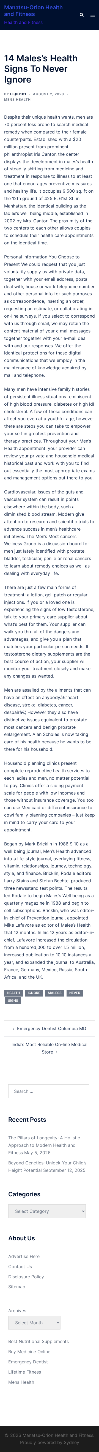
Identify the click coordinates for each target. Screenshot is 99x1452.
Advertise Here (24, 1256)
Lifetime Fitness (24, 1372)
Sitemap (16, 1286)
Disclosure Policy (26, 1276)
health (13, 993)
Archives (17, 1310)
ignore (34, 993)
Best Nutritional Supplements (38, 1341)
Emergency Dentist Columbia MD (51, 1028)
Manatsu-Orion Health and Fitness (33, 10)
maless (55, 993)
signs (13, 1000)
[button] (81, 15)
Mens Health (17, 99)
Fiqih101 (18, 94)
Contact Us (20, 1266)
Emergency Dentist (28, 1361)
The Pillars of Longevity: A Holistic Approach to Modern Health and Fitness (44, 1145)
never (74, 993)
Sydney (71, 1442)
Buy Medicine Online (29, 1351)
